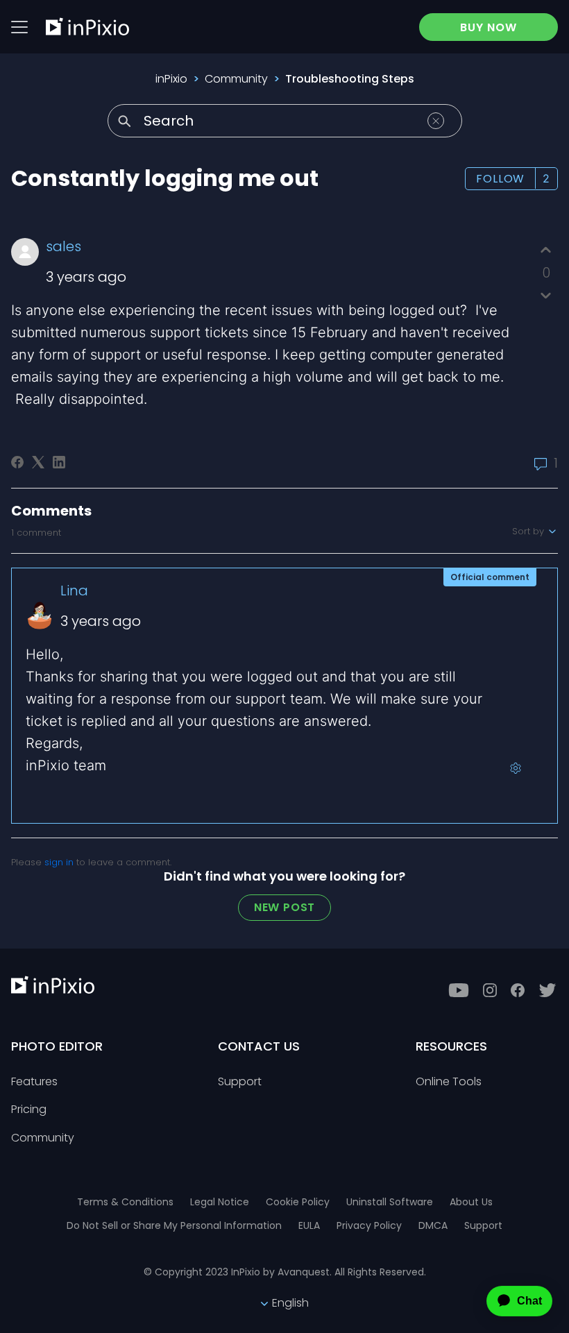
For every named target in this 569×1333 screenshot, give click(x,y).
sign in (59, 862)
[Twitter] (547, 990)
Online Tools (449, 1082)
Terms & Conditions (125, 1202)
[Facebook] (17, 462)
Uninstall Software (389, 1202)
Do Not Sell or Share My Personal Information (174, 1225)
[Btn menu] (19, 27)
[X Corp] (38, 462)
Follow (500, 179)
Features (34, 1082)
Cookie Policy (298, 1202)
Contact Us (259, 1046)
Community (236, 79)
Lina (74, 590)
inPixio (171, 79)
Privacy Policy (369, 1225)
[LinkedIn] (59, 462)
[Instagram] (490, 990)
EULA (309, 1225)
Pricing (28, 1110)
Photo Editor (57, 1046)
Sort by (529, 531)
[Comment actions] (515, 768)
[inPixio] (87, 26)
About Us (471, 1202)
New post (284, 907)
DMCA (433, 1225)
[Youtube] (458, 990)
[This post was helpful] (546, 250)
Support (240, 1082)
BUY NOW (488, 27)
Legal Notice (219, 1202)
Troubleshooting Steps (349, 79)
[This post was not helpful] (546, 295)
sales (63, 246)
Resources (451, 1046)
